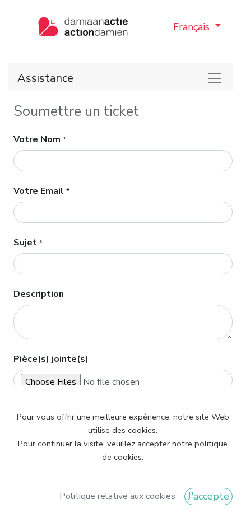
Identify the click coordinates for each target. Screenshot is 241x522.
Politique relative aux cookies (117, 496)
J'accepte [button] (208, 496)
